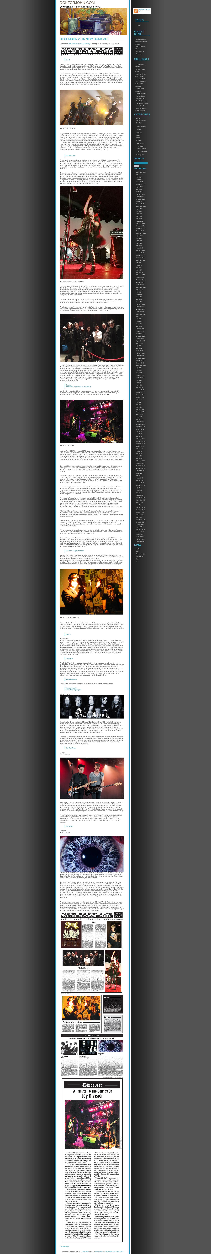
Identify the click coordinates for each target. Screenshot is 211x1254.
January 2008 (140, 463)
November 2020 (140, 184)
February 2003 (140, 507)
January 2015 (140, 331)
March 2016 (139, 302)
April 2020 (139, 189)
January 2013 (140, 375)
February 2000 (140, 529)
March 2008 (139, 458)
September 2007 (141, 470)
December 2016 (140, 280)
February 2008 (140, 461)
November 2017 (140, 258)
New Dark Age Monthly (82, 44)
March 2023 (139, 182)
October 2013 (140, 363)
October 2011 (140, 397)
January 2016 (140, 306)
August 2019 (139, 209)
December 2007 (140, 465)
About (138, 25)
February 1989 (140, 539)
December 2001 (140, 519)
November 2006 (140, 485)
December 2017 (140, 255)
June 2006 (139, 490)
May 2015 (139, 324)
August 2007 (139, 473)
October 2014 (140, 338)
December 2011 (140, 392)
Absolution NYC (140, 79)
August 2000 (139, 527)
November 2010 (140, 412)
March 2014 (139, 350)
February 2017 (140, 275)
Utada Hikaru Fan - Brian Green (114, 1251)
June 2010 (139, 417)
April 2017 (139, 270)
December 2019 (140, 199)
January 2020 (140, 196)
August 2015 (139, 316)
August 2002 (139, 514)
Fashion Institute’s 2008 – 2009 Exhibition (141, 84)
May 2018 (139, 243)
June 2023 (139, 179)
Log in (137, 549)
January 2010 (140, 421)
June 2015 (139, 321)
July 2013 (139, 368)
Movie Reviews (141, 148)
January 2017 (140, 277)
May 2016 (139, 297)
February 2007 (140, 480)
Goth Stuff (139, 123)
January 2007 (140, 483)
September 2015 (141, 314)
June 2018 (139, 240)
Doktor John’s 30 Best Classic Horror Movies (141, 41)
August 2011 (139, 399)
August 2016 (139, 289)
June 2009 (139, 434)
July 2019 (139, 211)
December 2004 (140, 497)
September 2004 (141, 500)
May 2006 (139, 492)
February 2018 (140, 250)
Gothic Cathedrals (141, 93)
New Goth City (140, 51)
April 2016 (139, 299)
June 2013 (139, 370)
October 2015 (140, 311)
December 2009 (140, 424)
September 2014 (141, 341)
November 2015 (140, 309)
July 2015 (139, 319)
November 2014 (140, 336)
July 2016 (139, 292)
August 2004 (139, 502)
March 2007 (139, 478)
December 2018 (140, 226)
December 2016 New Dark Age (85, 39)
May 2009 (139, 436)
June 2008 (139, 451)
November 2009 (140, 426)
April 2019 (139, 218)
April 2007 (139, 475)
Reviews (138, 140)
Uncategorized (140, 154)
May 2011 (139, 404)
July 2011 (138, 402)
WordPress (86, 1251)
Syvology (138, 54)
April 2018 (139, 245)
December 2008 (140, 441)
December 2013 (140, 358)
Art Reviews (140, 143)
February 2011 (140, 409)
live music (139, 132)
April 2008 (139, 456)
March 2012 (139, 387)
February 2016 (140, 304)
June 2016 (139, 294)
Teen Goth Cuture (141, 101)
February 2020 (140, 194)
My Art (138, 137)
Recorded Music (142, 151)
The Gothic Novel (141, 106)
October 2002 (140, 512)
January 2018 (140, 253)
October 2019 (140, 204)
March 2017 (139, 272)
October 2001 (140, 524)
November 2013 (140, 360)
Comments (140, 554)
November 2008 (140, 443)
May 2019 (139, 216)
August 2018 (139, 235)
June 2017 (139, 265)
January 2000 (140, 532)
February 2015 (140, 328)
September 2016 (141, 287)
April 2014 (139, 348)
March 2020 (139, 191)
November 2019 (140, 201)
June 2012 (139, 382)
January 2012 (140, 390)
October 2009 (140, 429)
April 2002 (139, 517)
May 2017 (139, 267)
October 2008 (140, 446)
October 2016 (140, 284)
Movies (138, 135)
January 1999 (140, 534)
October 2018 (140, 231)
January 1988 (140, 541)
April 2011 (139, 407)
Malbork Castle (140, 96)
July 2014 (139, 346)
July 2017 (139, 262)
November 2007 (140, 468)
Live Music (140, 146)
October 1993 (140, 536)
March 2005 (139, 495)
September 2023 (141, 172)
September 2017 (141, 260)
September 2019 (141, 206)
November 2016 (140, 282)
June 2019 (139, 213)
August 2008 (139, 448)
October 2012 (140, 377)
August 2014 (139, 343)
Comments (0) (64, 1246)
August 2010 (139, 414)
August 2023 (139, 174)
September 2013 (141, 365)
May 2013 (139, 373)
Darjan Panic (99, 1251)
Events (138, 118)
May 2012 (139, 385)
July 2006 (139, 488)
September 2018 (141, 233)
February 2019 (140, 223)
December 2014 (140, 333)
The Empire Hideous (142, 103)
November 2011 (140, 395)
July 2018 (139, 238)
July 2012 (139, 380)
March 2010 (139, 419)
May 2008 (139, 453)
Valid (139, 556)
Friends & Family (141, 120)
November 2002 (140, 510)
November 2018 (140, 228)
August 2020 (139, 187)
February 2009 (140, 439)
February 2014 (140, 353)
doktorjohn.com (77, 3)
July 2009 (139, 431)
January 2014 (140, 355)
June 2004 (139, 505)
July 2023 (139, 177)
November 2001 (140, 522)
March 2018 (139, 248)
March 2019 (139, 221)
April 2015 (139, 326)
